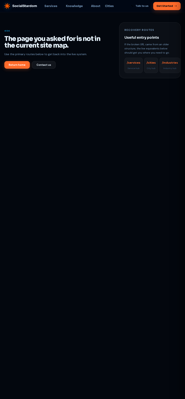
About (95, 6)
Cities (109, 6)
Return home (17, 64)
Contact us (43, 64)
